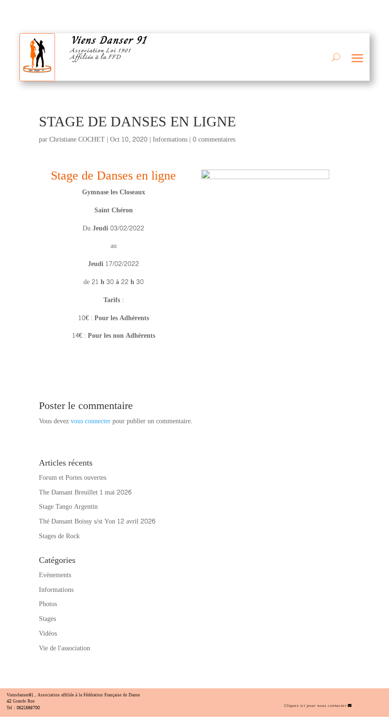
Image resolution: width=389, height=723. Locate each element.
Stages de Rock (59, 536)
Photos (48, 604)
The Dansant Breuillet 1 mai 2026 (85, 492)
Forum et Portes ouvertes (72, 478)
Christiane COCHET (77, 139)
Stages (47, 619)
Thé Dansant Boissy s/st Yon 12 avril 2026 (97, 521)
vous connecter (91, 421)
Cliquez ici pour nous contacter (315, 706)
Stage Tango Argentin (68, 507)
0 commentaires (214, 139)
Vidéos (48, 633)
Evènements (55, 575)
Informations (170, 139)
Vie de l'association (64, 648)
